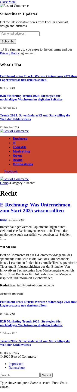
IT (14, 143)
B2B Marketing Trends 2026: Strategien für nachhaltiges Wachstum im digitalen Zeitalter (31, 97)
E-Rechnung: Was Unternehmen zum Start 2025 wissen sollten (35, 207)
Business (20, 138)
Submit (46, 375)
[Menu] (1, 176)
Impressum (16, 364)
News (17, 156)
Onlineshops (23, 164)
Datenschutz (17, 367)
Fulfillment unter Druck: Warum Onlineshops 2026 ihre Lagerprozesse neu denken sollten (38, 77)
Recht (17, 160)
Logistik (19, 147)
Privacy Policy (10, 53)
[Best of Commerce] (14, 131)
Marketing (21, 151)
